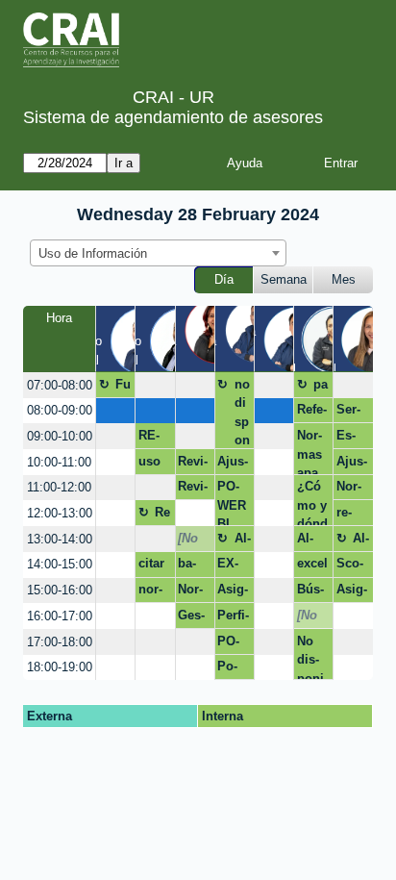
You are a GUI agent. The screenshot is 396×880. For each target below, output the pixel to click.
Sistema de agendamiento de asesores (173, 117)
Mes (344, 279)
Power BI (227, 669)
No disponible (312, 657)
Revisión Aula (193, 489)
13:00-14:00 (59, 539)
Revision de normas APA (193, 464)
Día (224, 279)
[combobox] (158, 252)
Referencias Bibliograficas (312, 412)
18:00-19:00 (59, 667)
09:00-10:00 (59, 436)
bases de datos (194, 566)
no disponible (242, 413)
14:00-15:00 (59, 564)
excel (312, 563)
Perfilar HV (233, 618)
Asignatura (232, 592)
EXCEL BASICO (232, 566)
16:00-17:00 (59, 616)
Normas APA (348, 489)
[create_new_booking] (155, 385)
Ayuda (244, 163)
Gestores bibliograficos (193, 618)
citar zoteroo (152, 566)
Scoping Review (349, 566)
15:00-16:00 (59, 590)
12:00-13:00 (59, 513)
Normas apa (309, 451)
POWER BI (231, 502)
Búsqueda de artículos (312, 592)
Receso (162, 515)
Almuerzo (243, 541)
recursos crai (347, 515)
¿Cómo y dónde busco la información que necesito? (313, 502)
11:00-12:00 (59, 487)
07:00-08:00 (59, 385)
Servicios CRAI (351, 412)
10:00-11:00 (59, 462)
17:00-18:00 (59, 642)
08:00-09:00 (59, 410)
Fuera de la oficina (123, 387)
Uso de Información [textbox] (92, 253)
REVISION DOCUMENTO (153, 438)
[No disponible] (193, 541)
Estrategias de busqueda (351, 438)
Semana (283, 279)
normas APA (150, 592)
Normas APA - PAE (194, 592)
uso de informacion (154, 464)
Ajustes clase (232, 464)
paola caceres (320, 387)
